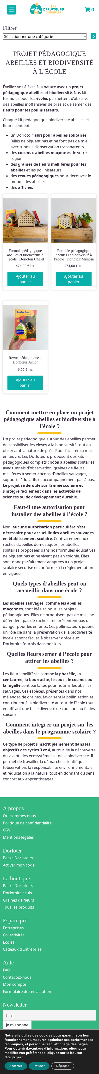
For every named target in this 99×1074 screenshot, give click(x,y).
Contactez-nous (17, 977)
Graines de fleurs (18, 900)
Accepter (15, 1066)
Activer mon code (19, 865)
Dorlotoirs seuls (17, 893)
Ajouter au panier (25, 279)
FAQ (6, 970)
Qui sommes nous (19, 815)
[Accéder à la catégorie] (93, 36)
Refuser (39, 1066)
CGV (7, 830)
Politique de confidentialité (27, 823)
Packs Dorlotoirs (18, 857)
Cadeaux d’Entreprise (22, 949)
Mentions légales (18, 837)
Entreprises (13, 928)
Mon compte (14, 984)
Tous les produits (18, 907)
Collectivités (14, 935)
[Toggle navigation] (11, 10)
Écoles (8, 942)
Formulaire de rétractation (27, 991)
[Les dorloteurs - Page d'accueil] (42, 6)
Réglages (62, 1066)
